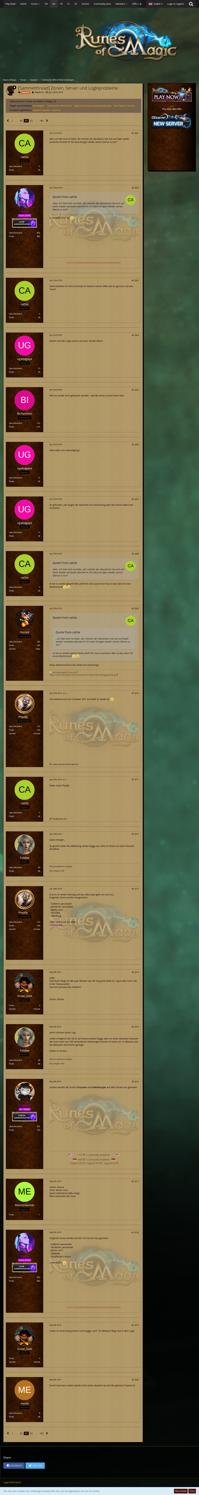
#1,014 (135, 972)
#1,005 (135, 389)
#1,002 (135, 187)
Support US (109, 1163)
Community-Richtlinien (59, 105)
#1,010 (135, 693)
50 (21, 120)
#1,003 (135, 280)
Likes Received (15, 166)
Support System (41, 110)
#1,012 (135, 834)
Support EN (93, 1163)
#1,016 (135, 1081)
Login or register (175, 3)
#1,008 (135, 553)
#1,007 (135, 499)
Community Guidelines (98, 1154)
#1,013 (135, 888)
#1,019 (135, 1325)
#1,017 (135, 1181)
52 (31, 120)
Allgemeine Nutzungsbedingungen (93, 105)
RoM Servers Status (124, 105)
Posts (11, 170)
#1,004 (135, 335)
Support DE (76, 1163)
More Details (180, 1491)
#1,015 (135, 1026)
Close (192, 1491)
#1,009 (135, 608)
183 (41, 120)
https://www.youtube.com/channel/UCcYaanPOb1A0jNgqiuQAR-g (82, 674)
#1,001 (135, 133)
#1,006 (135, 444)
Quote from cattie (65, 197)
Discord (56, 110)
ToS (80, 1154)
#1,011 (135, 779)
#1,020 (135, 1379)
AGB (80, 1159)
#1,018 (135, 1232)
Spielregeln (39, 105)
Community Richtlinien (99, 1159)
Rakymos (39, 92)
